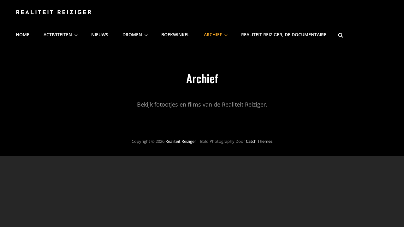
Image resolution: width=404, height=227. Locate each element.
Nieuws (99, 35)
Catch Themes (259, 141)
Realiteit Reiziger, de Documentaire (283, 35)
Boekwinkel (175, 35)
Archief (213, 35)
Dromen (132, 35)
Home (22, 35)
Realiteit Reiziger (54, 13)
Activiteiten (58, 35)
